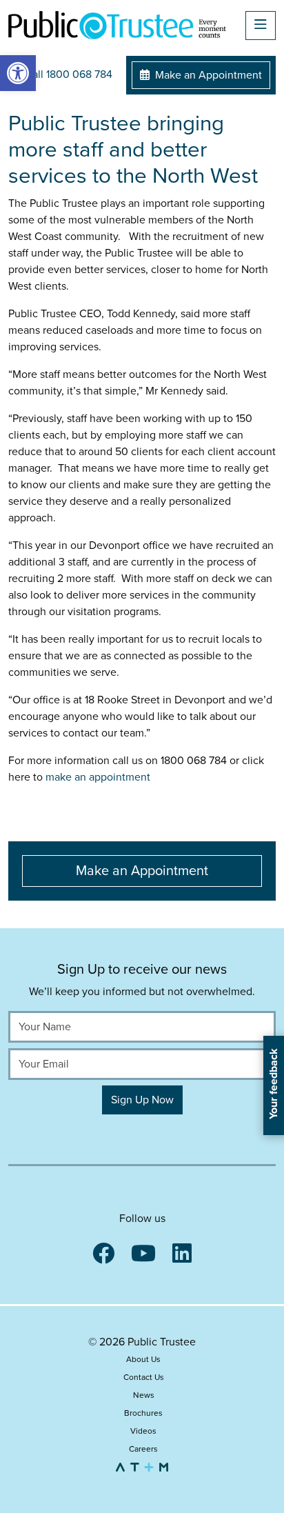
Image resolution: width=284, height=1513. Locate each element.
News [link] (143, 1395)
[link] (18, 73)
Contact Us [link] (143, 1377)
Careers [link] (143, 1449)
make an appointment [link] (99, 777)
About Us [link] (143, 1359)
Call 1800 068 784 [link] (67, 74)
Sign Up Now (142, 1100)
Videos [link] (143, 1431)
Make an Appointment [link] (207, 75)
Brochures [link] (143, 1413)
